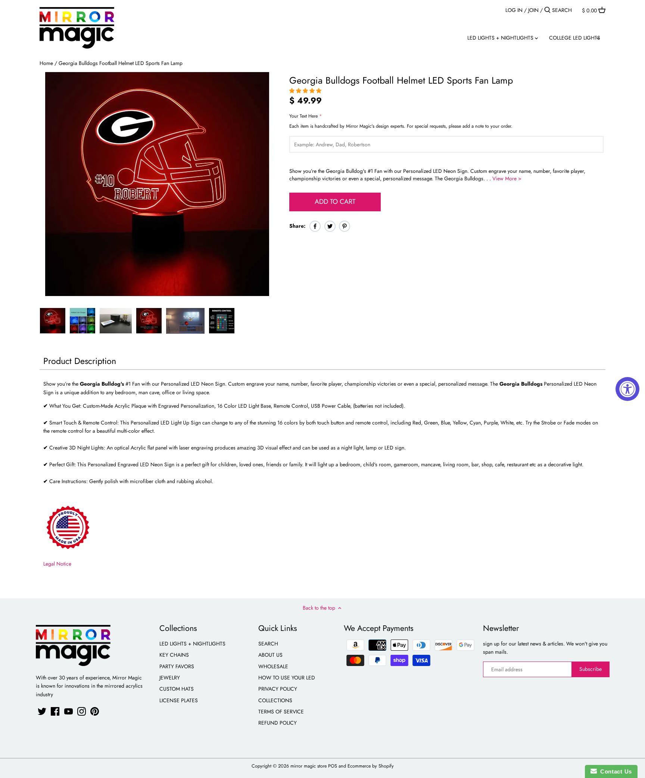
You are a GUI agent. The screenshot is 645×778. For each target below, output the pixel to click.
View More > (506, 178)
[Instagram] (81, 711)
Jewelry (169, 677)
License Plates (178, 700)
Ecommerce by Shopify (371, 766)
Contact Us (614, 771)
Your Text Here (303, 116)
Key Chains (174, 655)
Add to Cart (335, 201)
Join (533, 10)
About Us (270, 655)
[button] (306, 90)
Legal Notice (57, 563)
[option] (53, 321)
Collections (275, 700)
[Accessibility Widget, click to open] (627, 389)
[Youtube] (68, 711)
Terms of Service (281, 711)
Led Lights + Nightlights (192, 643)
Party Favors (176, 666)
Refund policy (277, 722)
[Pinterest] (94, 711)
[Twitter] (42, 711)
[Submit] (547, 10)
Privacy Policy (277, 689)
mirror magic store (308, 766)
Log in (514, 10)
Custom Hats (176, 689)
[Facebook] (55, 711)
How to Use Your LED (286, 677)
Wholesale (273, 666)
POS (332, 766)
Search (268, 643)
